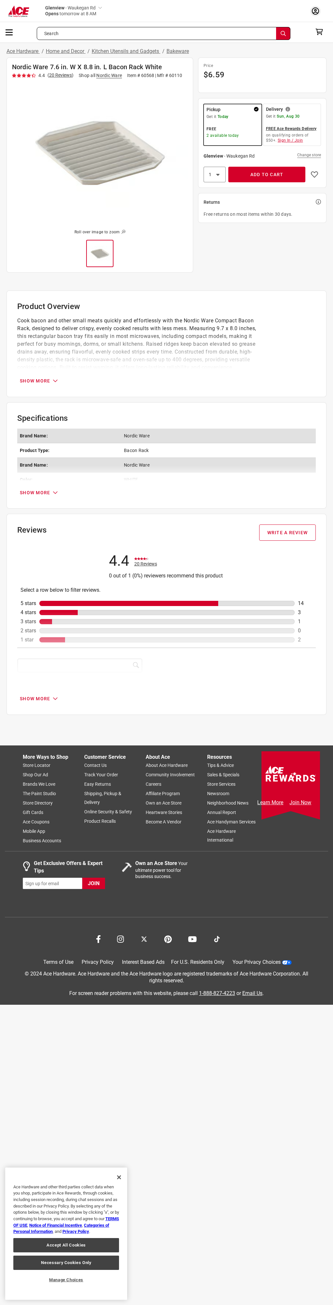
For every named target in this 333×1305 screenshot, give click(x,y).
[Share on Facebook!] (98, 939)
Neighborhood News (227, 803)
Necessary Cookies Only (66, 1262)
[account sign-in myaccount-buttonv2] (317, 11)
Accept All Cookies (66, 1245)
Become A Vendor (163, 822)
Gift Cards (33, 812)
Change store (309, 155)
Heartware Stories (164, 812)
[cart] (321, 32)
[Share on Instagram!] (120, 939)
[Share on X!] (144, 939)
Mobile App (34, 831)
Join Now (300, 802)
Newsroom (218, 793)
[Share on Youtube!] (192, 939)
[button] (100, 152)
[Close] (119, 1177)
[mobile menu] (9, 32)
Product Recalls (100, 821)
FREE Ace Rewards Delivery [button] (291, 128)
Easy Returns (97, 784)
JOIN (94, 883)
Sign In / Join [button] (290, 140)
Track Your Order (101, 775)
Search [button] (51, 33)
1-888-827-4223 (217, 993)
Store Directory (38, 803)
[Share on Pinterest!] (168, 939)
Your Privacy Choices (257, 962)
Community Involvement (170, 775)
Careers (153, 784)
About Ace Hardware (167, 765)
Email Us (252, 993)
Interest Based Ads (143, 962)
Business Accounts (42, 841)
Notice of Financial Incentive (55, 1225)
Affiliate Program (163, 793)
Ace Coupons (36, 822)
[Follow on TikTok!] (217, 939)
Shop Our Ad (35, 775)
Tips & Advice (220, 765)
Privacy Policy (98, 962)
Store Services (221, 784)
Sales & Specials (223, 775)
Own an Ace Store (163, 803)
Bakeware (177, 51)
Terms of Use (58, 962)
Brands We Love (39, 784)
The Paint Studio (39, 793)
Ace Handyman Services (231, 822)
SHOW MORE (35, 380)
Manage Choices (66, 1279)
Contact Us (95, 765)
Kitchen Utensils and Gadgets (126, 51)
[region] (66, 1234)
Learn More (270, 802)
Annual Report (221, 812)
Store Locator (36, 765)
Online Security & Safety (108, 812)
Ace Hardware (23, 51)
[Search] (283, 33)
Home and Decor (66, 51)
